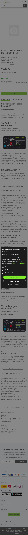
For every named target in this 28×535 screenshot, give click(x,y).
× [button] (24, 249)
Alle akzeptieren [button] (14, 277)
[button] (14, 285)
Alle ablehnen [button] (14, 281)
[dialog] (14, 267)
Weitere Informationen (19, 263)
